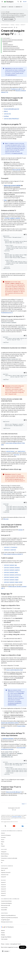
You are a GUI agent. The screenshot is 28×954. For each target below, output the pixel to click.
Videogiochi (3, 851)
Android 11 (3, 895)
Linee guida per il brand (15, 944)
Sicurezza (3, 837)
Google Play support (5, 919)
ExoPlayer (6, 116)
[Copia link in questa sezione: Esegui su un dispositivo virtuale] (22, 655)
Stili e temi (5, 519)
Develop (4, 6)
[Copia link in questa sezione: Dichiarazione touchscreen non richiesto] (2, 350)
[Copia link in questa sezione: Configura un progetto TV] (22, 124)
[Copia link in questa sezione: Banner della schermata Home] (19, 449)
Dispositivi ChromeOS (5, 872)
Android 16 (3, 884)
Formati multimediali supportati (11, 109)
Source (2, 839)
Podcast (3, 846)
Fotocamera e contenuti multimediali (9, 858)
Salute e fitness (4, 856)
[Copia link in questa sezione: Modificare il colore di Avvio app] (22, 469)
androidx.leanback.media (11, 572)
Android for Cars (4, 874)
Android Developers (5, 24)
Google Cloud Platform (6, 937)
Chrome (3, 932)
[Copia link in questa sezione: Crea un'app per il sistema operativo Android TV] (19, 527)
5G (1, 862)
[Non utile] (17, 27)
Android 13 (3, 891)
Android (3, 833)
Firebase (3, 934)
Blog (2, 843)
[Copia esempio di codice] (26, 234)
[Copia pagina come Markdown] (19, 34)
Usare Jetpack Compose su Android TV (13, 554)
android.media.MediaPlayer (11, 118)
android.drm (7, 113)
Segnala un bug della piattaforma (8, 915)
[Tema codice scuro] (24, 234)
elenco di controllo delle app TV (14, 792)
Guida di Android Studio (6, 901)
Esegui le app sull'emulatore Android (10, 722)
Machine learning (5, 853)
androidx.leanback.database (12, 567)
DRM (5, 111)
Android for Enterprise (6, 835)
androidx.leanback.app (10, 565)
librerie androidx (16, 169)
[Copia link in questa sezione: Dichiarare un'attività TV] (17, 210)
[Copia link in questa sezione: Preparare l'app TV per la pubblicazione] (13, 789)
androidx (20, 530)
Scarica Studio (4, 907)
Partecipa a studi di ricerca (7, 921)
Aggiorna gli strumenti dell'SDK (12, 185)
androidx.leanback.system (11, 577)
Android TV (18, 6)
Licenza (7, 944)
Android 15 (3, 886)
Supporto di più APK (17, 153)
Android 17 (3, 882)
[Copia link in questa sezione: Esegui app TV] (13, 594)
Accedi (24, 1)
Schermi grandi (4, 868)
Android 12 (3, 893)
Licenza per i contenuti (16, 816)
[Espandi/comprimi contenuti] (11, 38)
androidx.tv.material (10, 549)
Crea (5, 200)
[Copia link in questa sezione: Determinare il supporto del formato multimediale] (19, 100)
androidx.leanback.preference (12, 575)
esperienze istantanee (8, 738)
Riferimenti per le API (5, 905)
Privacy (2, 860)
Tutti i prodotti (4, 939)
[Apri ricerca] (18, 1)
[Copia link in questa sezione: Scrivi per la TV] (11, 535)
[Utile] (15, 27)
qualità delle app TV (11, 75)
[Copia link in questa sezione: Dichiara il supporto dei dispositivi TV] (25, 316)
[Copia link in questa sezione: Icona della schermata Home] (18, 434)
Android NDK (4, 909)
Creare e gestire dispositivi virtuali (14, 670)
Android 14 (3, 889)
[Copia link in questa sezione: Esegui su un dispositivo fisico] (21, 605)
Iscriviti (23, 947)
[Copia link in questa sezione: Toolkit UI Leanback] (14, 558)
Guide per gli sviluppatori (6, 903)
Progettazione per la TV (7, 312)
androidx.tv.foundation (10, 547)
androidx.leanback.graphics (12, 570)
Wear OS (3, 870)
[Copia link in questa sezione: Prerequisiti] (9, 178)
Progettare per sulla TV (16, 89)
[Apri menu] (2, 1)
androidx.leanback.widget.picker (13, 582)
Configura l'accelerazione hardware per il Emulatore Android (14, 703)
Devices (11, 6)
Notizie (2, 841)
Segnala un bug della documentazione (9, 917)
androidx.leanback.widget (11, 579)
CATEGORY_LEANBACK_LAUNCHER (12, 218)
